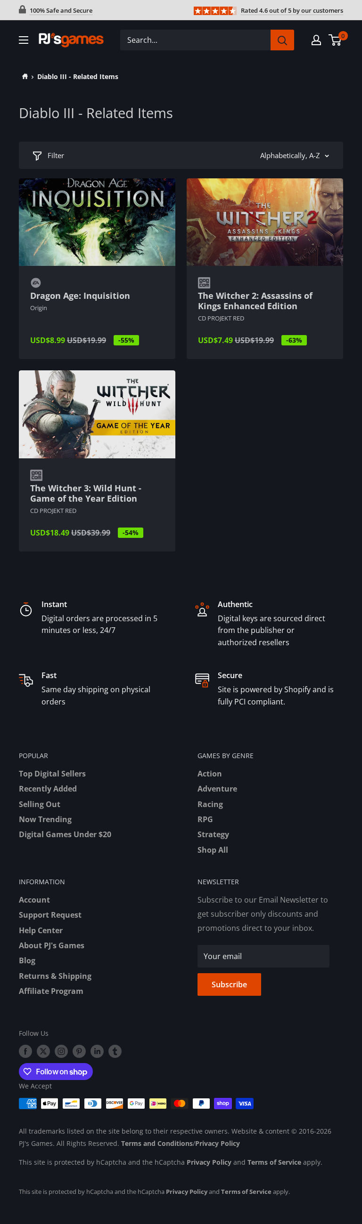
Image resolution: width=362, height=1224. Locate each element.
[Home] (23, 76)
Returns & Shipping (55, 976)
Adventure (217, 789)
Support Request (50, 915)
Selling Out (39, 804)
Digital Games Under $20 (65, 834)
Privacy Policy (217, 1143)
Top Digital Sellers (52, 773)
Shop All (212, 850)
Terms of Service (274, 1162)
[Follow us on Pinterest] (79, 1051)
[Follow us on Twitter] (43, 1051)
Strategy (213, 834)
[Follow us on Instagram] (61, 1051)
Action (209, 773)
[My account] (316, 40)
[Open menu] (23, 40)
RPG (205, 819)
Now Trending (45, 819)
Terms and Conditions (157, 1143)
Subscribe (229, 984)
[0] (335, 40)
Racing (210, 804)
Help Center (41, 930)
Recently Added (48, 789)
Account (34, 900)
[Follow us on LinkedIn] (97, 1051)
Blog (27, 960)
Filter (56, 155)
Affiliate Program (51, 991)
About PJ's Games (51, 945)
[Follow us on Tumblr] (115, 1051)
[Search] (282, 40)
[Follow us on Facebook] (25, 1051)
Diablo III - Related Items (77, 76)
